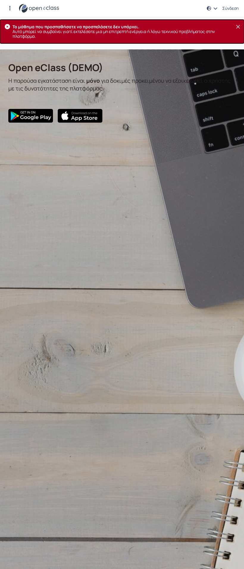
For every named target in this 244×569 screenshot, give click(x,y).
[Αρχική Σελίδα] (39, 8)
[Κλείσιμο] (238, 27)
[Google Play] (30, 116)
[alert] (122, 31)
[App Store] (80, 116)
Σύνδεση (230, 8)
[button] (9, 8)
